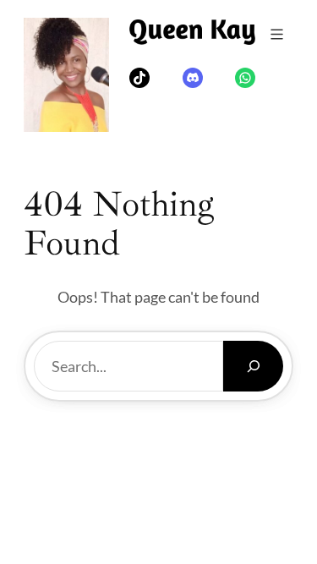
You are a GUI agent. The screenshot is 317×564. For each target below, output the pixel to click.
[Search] (253, 366)
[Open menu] (276, 34)
